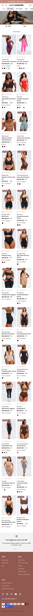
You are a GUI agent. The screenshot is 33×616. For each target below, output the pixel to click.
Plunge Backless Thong (9, 371)
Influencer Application (24, 574)
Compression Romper (23, 138)
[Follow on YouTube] (16, 594)
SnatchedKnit (20, 59)
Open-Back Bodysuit (23, 177)
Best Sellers (10, 8)
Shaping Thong (6, 255)
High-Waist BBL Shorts (9, 522)
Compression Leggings (9, 294)
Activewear (5, 563)
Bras (26, 8)
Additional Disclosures (8, 588)
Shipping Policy (22, 571)
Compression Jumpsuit (9, 61)
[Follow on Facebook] (3, 594)
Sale (4, 8)
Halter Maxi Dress (7, 445)
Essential (4, 253)
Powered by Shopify (19, 611)
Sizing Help (21, 568)
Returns (20, 566)
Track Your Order (23, 563)
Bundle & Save (21, 517)
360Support (5, 97)
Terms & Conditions (7, 583)
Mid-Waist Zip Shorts (8, 334)
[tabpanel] (9, 45)
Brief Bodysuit (21, 445)
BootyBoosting (6, 214)
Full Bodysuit (21, 371)
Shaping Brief (21, 408)
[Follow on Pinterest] (11, 594)
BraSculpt (19, 97)
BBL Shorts (5, 216)
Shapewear (5, 560)
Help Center (21, 560)
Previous (3, 44)
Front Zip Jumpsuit (22, 61)
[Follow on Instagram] (7, 594)
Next (14, 44)
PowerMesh (20, 292)
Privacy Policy (6, 585)
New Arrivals (19, 8)
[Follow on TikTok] (20, 594)
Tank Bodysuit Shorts (8, 483)
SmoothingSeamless (22, 175)
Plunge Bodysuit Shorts (24, 334)
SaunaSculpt (5, 59)
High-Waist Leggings (8, 408)
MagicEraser (5, 136)
